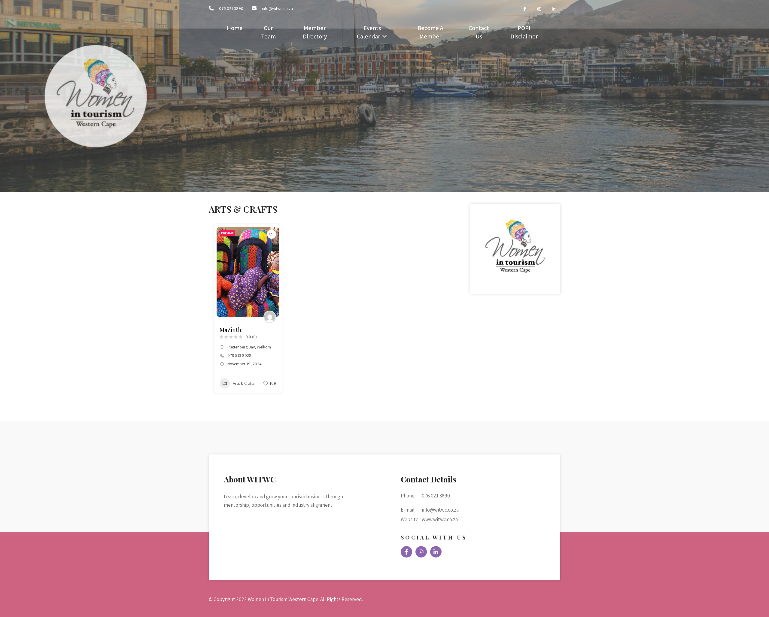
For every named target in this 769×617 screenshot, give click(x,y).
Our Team (268, 32)
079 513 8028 (239, 355)
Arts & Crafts (243, 383)
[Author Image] (269, 317)
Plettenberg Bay (241, 347)
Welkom (264, 347)
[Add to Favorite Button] (271, 234)
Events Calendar (369, 32)
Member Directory (315, 32)
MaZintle (231, 329)
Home (235, 28)
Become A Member (430, 32)
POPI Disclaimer (524, 32)
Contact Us (479, 32)
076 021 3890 (231, 8)
